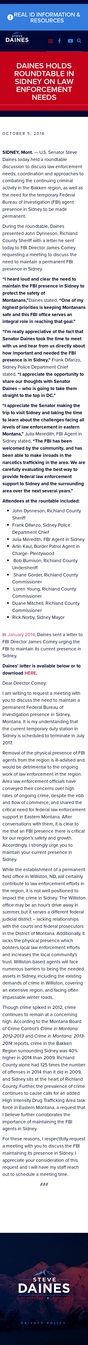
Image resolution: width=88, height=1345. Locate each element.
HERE (30, 672)
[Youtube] (70, 41)
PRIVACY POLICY (43, 1323)
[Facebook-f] (59, 41)
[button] (50, 41)
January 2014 (21, 634)
